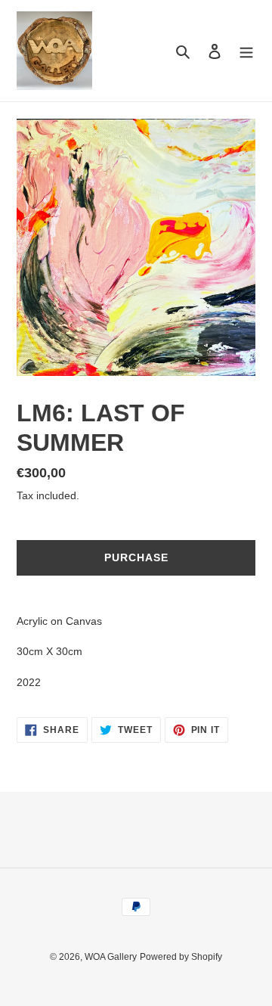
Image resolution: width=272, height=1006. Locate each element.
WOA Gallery (111, 957)
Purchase (136, 557)
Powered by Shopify (181, 957)
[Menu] (246, 51)
